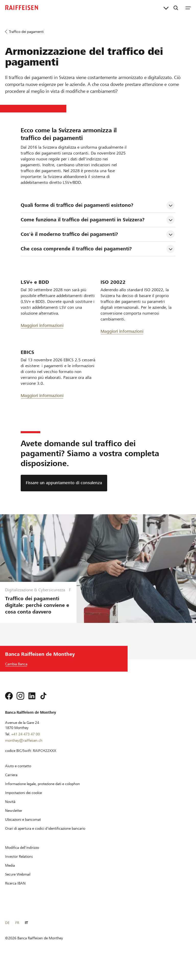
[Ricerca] (175, 7)
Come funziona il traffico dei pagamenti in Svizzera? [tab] (82, 220)
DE (7, 923)
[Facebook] (9, 696)
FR (17, 923)
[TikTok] (43, 696)
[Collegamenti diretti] (166, 7)
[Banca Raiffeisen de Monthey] (21, 7)
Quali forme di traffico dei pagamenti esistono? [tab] (77, 205)
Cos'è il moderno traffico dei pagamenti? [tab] (69, 234)
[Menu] (188, 7)
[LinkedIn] (32, 696)
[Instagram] (20, 696)
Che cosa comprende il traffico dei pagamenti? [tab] (76, 249)
